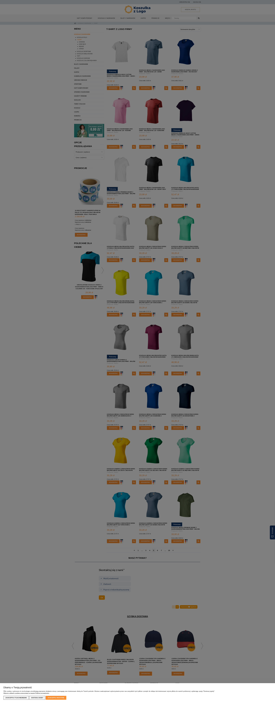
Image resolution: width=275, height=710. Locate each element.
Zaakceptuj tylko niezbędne (16, 697)
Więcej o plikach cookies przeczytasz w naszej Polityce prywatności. (26, 693)
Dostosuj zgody (37, 697)
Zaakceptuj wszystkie (56, 697)
